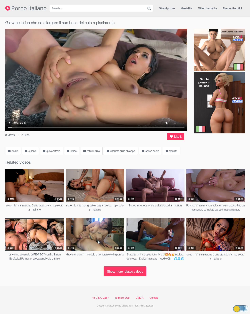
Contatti (153, 298)
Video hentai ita (207, 8)
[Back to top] (240, 303)
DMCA (139, 298)
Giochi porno (167, 8)
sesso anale (152, 151)
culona (32, 151)
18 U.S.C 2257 (100, 298)
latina (73, 151)
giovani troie (53, 151)
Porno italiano (28, 8)
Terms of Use (122, 298)
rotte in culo (93, 151)
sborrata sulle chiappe (122, 151)
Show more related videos (125, 271)
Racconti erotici (232, 8)
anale (14, 151)
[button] (240, 308)
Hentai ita (186, 8)
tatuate (173, 151)
